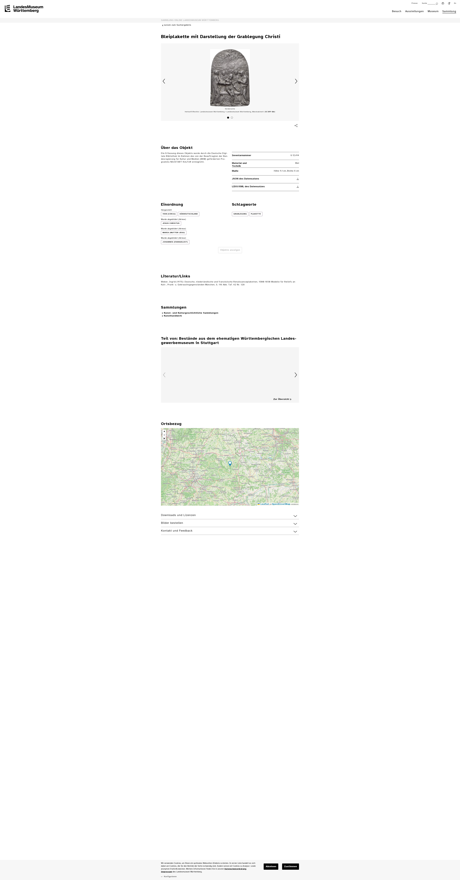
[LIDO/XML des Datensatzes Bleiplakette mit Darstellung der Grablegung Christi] (298, 186)
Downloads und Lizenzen (178, 515)
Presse (415, 3)
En (455, 3)
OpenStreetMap (281, 504)
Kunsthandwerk (173, 316)
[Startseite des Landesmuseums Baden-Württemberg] (24, 10)
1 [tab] (228, 118)
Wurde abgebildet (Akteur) (173, 219)
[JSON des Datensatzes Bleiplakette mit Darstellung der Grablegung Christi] (298, 178)
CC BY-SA (270, 112)
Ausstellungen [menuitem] (414, 11)
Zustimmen (290, 866)
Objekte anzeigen (230, 250)
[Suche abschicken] (437, 3)
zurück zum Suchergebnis (177, 25)
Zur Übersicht (281, 399)
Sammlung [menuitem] (449, 11)
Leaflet (264, 504)
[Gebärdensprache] (449, 3)
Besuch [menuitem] (396, 11)
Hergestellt (166, 210)
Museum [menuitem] (433, 11)
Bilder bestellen (172, 523)
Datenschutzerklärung (235, 869)
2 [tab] (232, 118)
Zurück (164, 81)
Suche (424, 3)
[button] (230, 464)
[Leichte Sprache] (443, 3)
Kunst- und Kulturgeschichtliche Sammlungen (191, 313)
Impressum (166, 872)
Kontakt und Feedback (177, 530)
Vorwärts (296, 81)
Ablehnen (271, 866)
